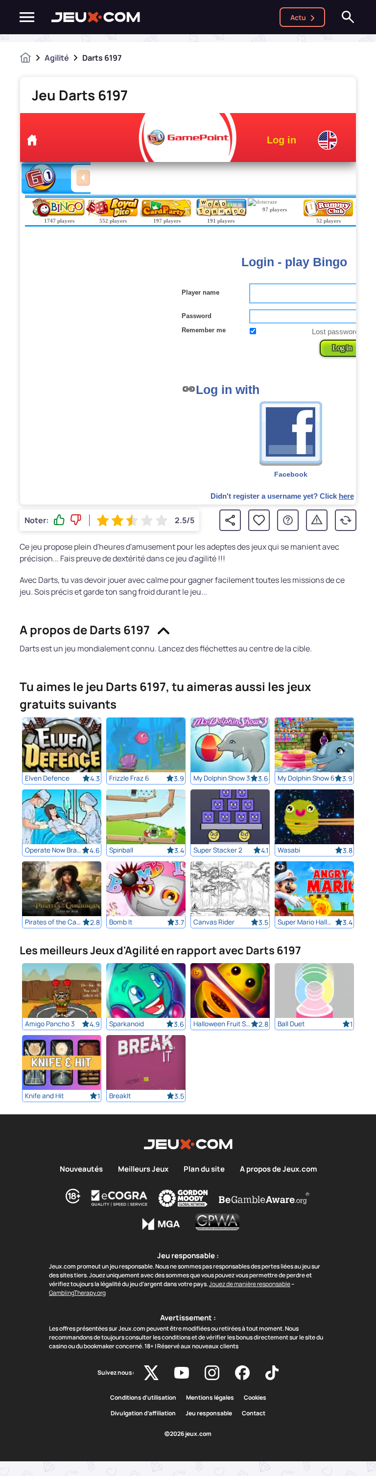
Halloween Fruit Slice (222, 1023)
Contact (253, 1413)
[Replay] (346, 520)
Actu (298, 17)
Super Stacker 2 (217, 850)
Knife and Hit (44, 1095)
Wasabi (289, 850)
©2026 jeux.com (188, 1434)
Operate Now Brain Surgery (53, 850)
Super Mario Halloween (306, 922)
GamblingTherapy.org (77, 1293)
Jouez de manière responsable (249, 1284)
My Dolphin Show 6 (306, 778)
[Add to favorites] (259, 520)
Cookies (255, 1398)
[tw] (151, 1372)
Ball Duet (291, 1023)
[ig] (212, 1372)
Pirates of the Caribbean (53, 922)
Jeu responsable (209, 1413)
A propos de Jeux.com (278, 1169)
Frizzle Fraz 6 (129, 778)
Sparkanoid (126, 1023)
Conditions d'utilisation (143, 1398)
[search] (348, 17)
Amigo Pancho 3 (50, 1023)
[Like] (59, 520)
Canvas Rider (214, 922)
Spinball (121, 850)
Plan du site (204, 1169)
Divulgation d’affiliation (143, 1413)
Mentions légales (210, 1398)
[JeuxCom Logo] (95, 17)
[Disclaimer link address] (119, 1198)
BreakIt (120, 1095)
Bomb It (120, 922)
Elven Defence (47, 778)
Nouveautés (81, 1169)
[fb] (242, 1372)
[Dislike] (76, 520)
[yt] (181, 1373)
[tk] (272, 1372)
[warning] (317, 520)
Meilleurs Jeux (143, 1169)
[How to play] (288, 520)
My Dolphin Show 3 (221, 778)
